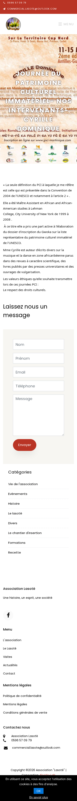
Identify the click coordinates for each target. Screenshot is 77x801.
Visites (7, 657)
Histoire (14, 503)
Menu (68, 24)
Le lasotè (15, 513)
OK (39, 791)
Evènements (17, 494)
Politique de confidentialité (22, 696)
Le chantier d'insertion (25, 533)
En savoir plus (38, 797)
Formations (16, 543)
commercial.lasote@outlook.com (32, 8)
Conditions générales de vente (25, 713)
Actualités (10, 665)
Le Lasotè (9, 648)
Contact (9, 673)
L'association (12, 640)
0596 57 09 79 (16, 2)
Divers (12, 523)
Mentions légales (15, 704)
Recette (14, 552)
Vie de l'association (23, 484)
